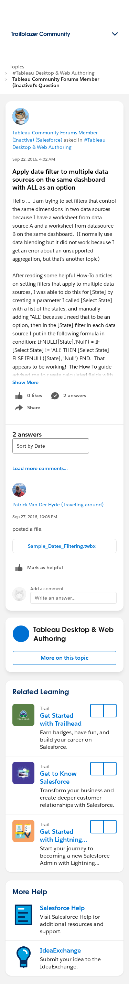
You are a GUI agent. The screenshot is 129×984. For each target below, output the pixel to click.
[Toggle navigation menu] (115, 34)
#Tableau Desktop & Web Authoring (53, 73)
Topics (17, 67)
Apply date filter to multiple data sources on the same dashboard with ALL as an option (60, 179)
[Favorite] (97, 711)
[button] (64, 658)
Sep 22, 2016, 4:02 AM (33, 159)
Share (27, 408)
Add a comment (47, 589)
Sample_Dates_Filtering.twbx (62, 546)
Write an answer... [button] (55, 598)
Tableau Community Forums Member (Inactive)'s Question (55, 82)
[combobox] (50, 445)
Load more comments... (40, 468)
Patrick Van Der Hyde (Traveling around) (58, 504)
